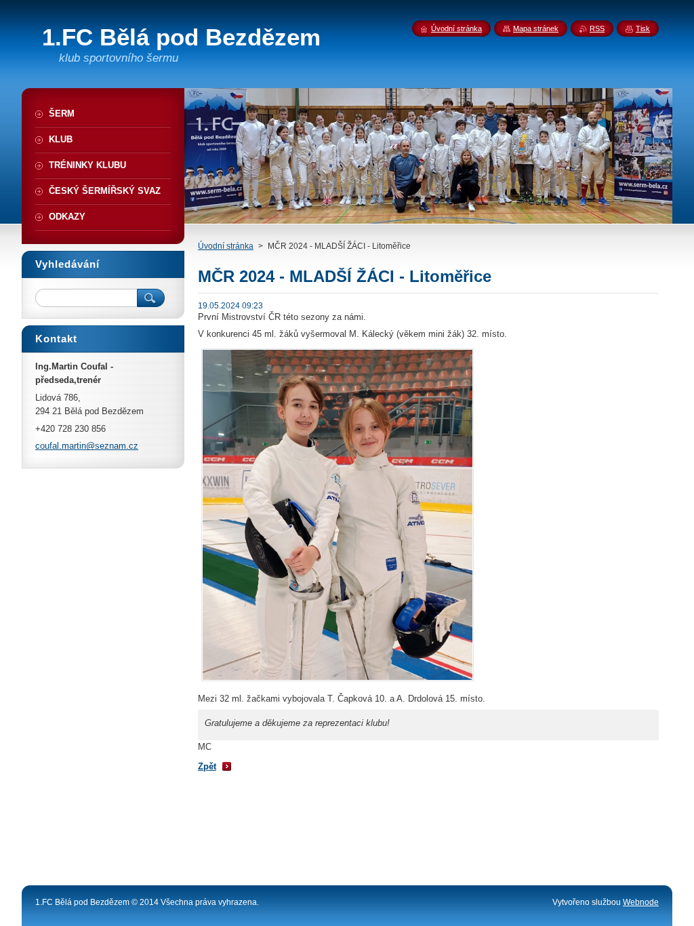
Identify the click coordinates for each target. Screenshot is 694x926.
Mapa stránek (535, 28)
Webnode (641, 902)
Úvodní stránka (225, 246)
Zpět (207, 766)
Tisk (643, 28)
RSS (597, 28)
